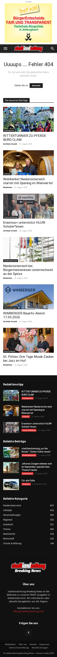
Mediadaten (10, 644)
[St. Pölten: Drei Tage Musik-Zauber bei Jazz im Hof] (28, 340)
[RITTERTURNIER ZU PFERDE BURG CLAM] (28, 119)
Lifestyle (7, 174)
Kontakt (33, 644)
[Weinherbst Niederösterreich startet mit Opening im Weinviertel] (28, 162)
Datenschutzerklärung (19, 647)
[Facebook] (28, 633)
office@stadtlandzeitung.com (28, 611)
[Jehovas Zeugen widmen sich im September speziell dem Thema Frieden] (11, 467)
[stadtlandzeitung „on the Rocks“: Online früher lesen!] (11, 452)
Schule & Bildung (10, 217)
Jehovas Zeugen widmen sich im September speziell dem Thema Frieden (37, 466)
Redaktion (7, 187)
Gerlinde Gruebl (10, 144)
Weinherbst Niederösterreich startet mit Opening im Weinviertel (28, 181)
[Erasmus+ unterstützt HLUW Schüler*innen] (28, 206)
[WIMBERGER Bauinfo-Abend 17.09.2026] (28, 296)
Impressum (44, 644)
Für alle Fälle (28, 480)
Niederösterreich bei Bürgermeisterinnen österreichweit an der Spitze (28, 270)
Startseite (36, 85)
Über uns (23, 644)
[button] (5, 48)
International (27, 473)
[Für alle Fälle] (11, 484)
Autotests (26, 484)
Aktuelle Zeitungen (40, 647)
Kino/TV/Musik (9, 351)
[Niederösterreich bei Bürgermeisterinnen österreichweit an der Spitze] (28, 249)
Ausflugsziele (9, 130)
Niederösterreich (10, 260)
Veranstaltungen (10, 308)
